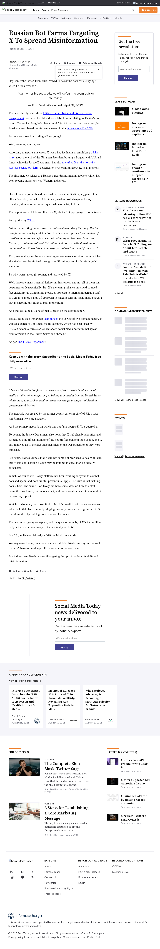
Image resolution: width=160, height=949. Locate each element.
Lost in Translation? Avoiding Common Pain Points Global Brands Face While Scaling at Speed (137, 274)
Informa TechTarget (62, 922)
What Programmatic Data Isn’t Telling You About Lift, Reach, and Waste (138, 246)
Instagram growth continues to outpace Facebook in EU (141, 173)
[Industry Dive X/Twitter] (32, 872)
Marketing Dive (54, 3)
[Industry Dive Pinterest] (22, 877)
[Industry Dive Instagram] (12, 877)
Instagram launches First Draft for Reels (142, 149)
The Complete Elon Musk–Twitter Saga (62, 766)
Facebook (43, 18)
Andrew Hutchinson (19, 61)
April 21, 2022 (73, 105)
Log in (81, 882)
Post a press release (135, 399)
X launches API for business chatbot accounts (134, 799)
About (47, 866)
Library (35, 10)
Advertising (84, 866)
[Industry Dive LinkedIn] (11, 872)
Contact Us (50, 877)
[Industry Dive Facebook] (22, 872)
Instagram (66, 18)
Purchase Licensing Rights (58, 888)
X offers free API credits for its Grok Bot (134, 763)
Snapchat (79, 18)
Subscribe (150, 9)
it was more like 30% (80, 128)
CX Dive (41, 3)
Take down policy (51, 937)
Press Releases (59, 10)
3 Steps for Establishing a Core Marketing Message (66, 813)
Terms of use (32, 937)
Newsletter (50, 882)
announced (51, 319)
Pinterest (92, 18)
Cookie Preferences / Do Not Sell (81, 937)
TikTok (54, 18)
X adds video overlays (140, 110)
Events (45, 10)
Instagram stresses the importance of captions (142, 128)
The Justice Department (31, 342)
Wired (31, 220)
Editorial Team (52, 871)
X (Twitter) (105, 18)
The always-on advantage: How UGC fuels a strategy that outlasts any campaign (137, 218)
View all (119, 292)
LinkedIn (118, 18)
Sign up (18, 377)
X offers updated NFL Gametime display (135, 781)
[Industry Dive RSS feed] (32, 877)
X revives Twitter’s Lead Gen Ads (134, 817)
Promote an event (135, 456)
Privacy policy (15, 937)
